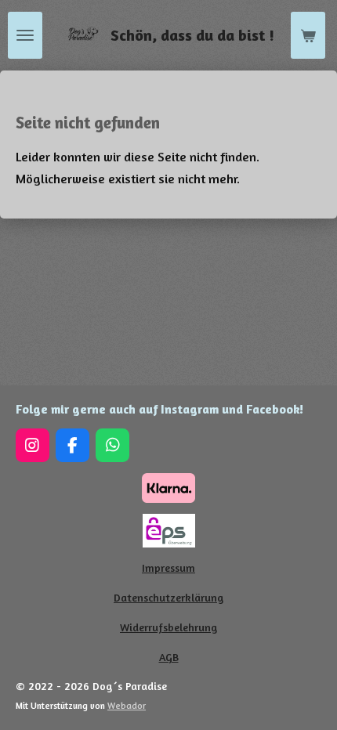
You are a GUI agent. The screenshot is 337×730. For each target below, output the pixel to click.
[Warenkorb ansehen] (308, 35)
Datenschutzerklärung (168, 597)
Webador (126, 705)
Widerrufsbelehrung (168, 627)
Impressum (168, 567)
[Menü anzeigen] (25, 35)
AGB (169, 656)
